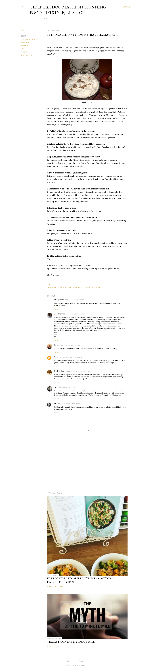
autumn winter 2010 (29, 40)
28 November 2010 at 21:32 (70, 345)
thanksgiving (26, 55)
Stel (55, 387)
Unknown (58, 357)
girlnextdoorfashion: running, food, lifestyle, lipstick (68, 9)
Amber (57, 403)
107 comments (58, 586)
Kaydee (57, 345)
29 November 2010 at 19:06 (67, 387)
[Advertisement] (87, 469)
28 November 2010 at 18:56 (74, 300)
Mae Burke (81, 665)
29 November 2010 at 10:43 (80, 371)
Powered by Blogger (77, 661)
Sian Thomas (59, 314)
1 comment (56, 646)
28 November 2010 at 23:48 (72, 357)
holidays (24, 46)
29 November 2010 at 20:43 (70, 403)
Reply (56, 309)
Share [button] (23, 30)
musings (24, 52)
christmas (25, 43)
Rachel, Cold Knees (62, 371)
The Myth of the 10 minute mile (71, 641)
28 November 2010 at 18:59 (75, 314)
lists (22, 49)
